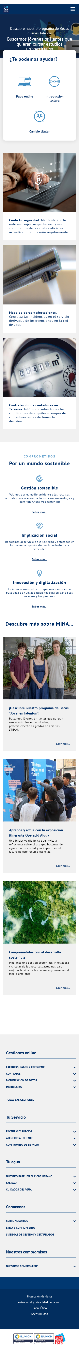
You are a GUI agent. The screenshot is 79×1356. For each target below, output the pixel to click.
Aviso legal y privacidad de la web (39, 1302)
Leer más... (63, 743)
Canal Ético (39, 1308)
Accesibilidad (39, 1314)
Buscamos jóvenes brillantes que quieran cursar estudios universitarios (39, 44)
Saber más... (39, 512)
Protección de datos (39, 1296)
